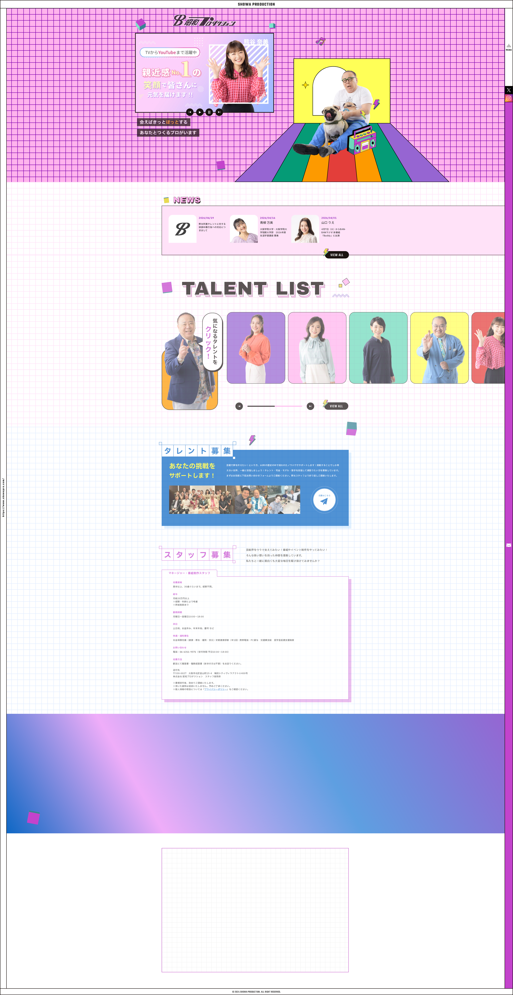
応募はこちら (325, 494)
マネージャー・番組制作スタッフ (189, 572)
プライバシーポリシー (215, 688)
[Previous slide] (190, 112)
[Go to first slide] (219, 112)
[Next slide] (310, 405)
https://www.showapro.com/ (3, 497)
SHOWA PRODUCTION (256, 5)
